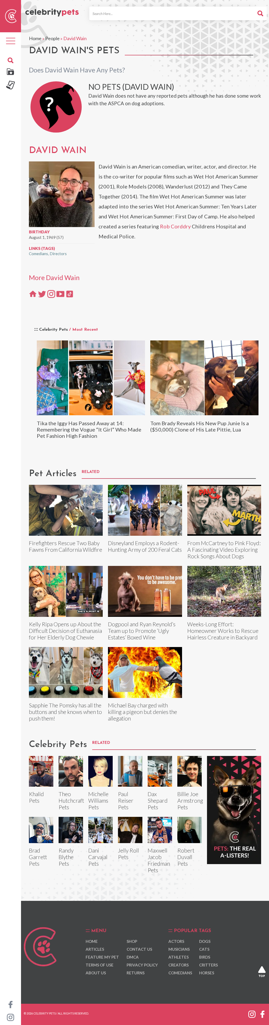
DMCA (133, 957)
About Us (96, 972)
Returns (135, 972)
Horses (206, 972)
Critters (208, 965)
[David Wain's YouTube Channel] (60, 294)
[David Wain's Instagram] (51, 294)
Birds (204, 957)
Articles (95, 949)
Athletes (178, 957)
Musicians (179, 949)
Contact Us (139, 949)
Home (35, 38)
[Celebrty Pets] (52, 10)
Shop (132, 941)
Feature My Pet (102, 957)
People (52, 38)
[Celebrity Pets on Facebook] (10, 1004)
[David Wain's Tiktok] (70, 294)
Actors (176, 941)
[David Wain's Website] (33, 294)
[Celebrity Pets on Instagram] (10, 1017)
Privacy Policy (142, 965)
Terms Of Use (99, 965)
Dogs (204, 941)
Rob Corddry (175, 226)
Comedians (38, 253)
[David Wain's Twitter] (42, 294)
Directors (58, 253)
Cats (204, 949)
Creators (178, 965)
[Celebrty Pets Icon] (11, 15)
